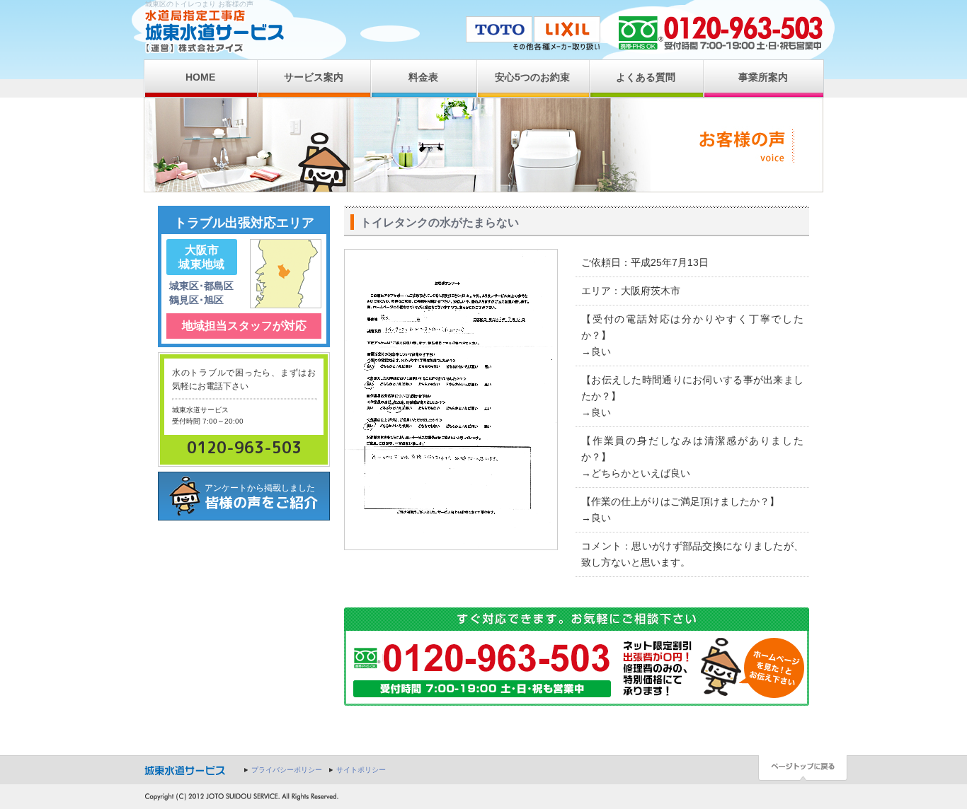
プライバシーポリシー (286, 770)
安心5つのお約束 (532, 77)
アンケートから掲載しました (261, 497)
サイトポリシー (361, 770)
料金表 (423, 77)
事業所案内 (763, 77)
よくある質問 (645, 77)
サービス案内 (313, 77)
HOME (200, 77)
